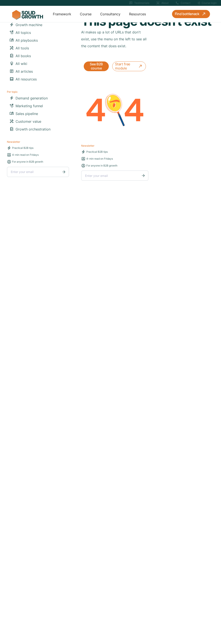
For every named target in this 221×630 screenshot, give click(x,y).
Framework (62, 14)
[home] (27, 14)
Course (86, 14)
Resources (137, 14)
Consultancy (110, 14)
